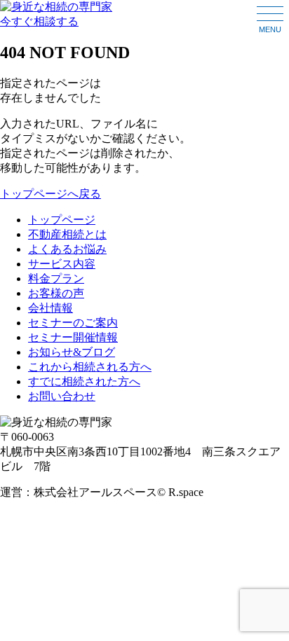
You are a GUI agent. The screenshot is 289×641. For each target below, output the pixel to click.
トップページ (61, 220)
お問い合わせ (61, 396)
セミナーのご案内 (73, 323)
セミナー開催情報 (73, 337)
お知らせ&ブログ (71, 352)
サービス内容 (61, 264)
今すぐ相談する (39, 21)
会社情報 (50, 308)
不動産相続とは (67, 234)
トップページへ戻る (50, 194)
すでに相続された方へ (84, 381)
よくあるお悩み (67, 249)
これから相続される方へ (90, 367)
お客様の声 (56, 293)
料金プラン (56, 278)
